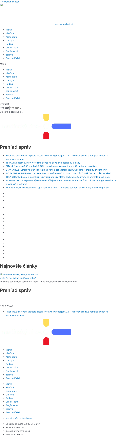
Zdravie (9, 54)
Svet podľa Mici (13, 58)
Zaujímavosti (12, 51)
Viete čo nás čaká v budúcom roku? (18, 278)
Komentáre (11, 37)
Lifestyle (10, 40)
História (10, 33)
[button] (59, 64)
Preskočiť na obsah (9, 1)
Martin (9, 29)
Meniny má (64, 24)
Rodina (9, 44)
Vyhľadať (4, 107)
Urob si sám (12, 47)
